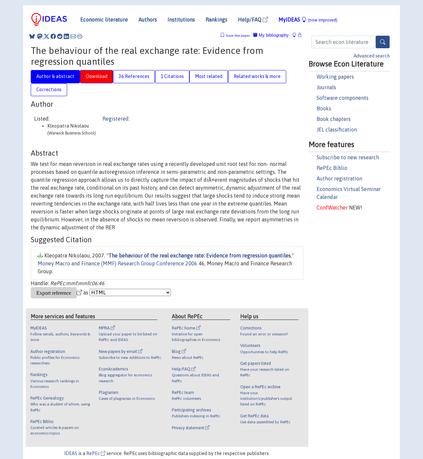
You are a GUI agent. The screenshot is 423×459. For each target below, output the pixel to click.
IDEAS (70, 453)
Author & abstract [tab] (55, 76)
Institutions (181, 19)
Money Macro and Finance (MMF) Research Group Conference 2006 (117, 263)
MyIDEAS (308, 19)
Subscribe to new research (348, 157)
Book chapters (334, 119)
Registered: (116, 119)
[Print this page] (79, 36)
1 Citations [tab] (172, 76)
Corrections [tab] (48, 89)
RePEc (93, 453)
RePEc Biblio (332, 168)
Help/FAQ (250, 19)
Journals (326, 87)
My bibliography (273, 35)
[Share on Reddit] (59, 36)
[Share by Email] (73, 36)
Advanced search (372, 55)
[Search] (383, 42)
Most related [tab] (208, 76)
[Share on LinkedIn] (66, 36)
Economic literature (104, 19)
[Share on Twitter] (46, 36)
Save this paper (238, 35)
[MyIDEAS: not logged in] (296, 35)
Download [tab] (96, 76)
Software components (342, 98)
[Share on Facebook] (53, 36)
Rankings (216, 19)
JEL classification (337, 130)
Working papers (335, 77)
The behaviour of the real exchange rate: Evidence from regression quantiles (199, 255)
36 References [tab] (134, 76)
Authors (147, 19)
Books (324, 108)
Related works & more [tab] (257, 76)
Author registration (339, 178)
